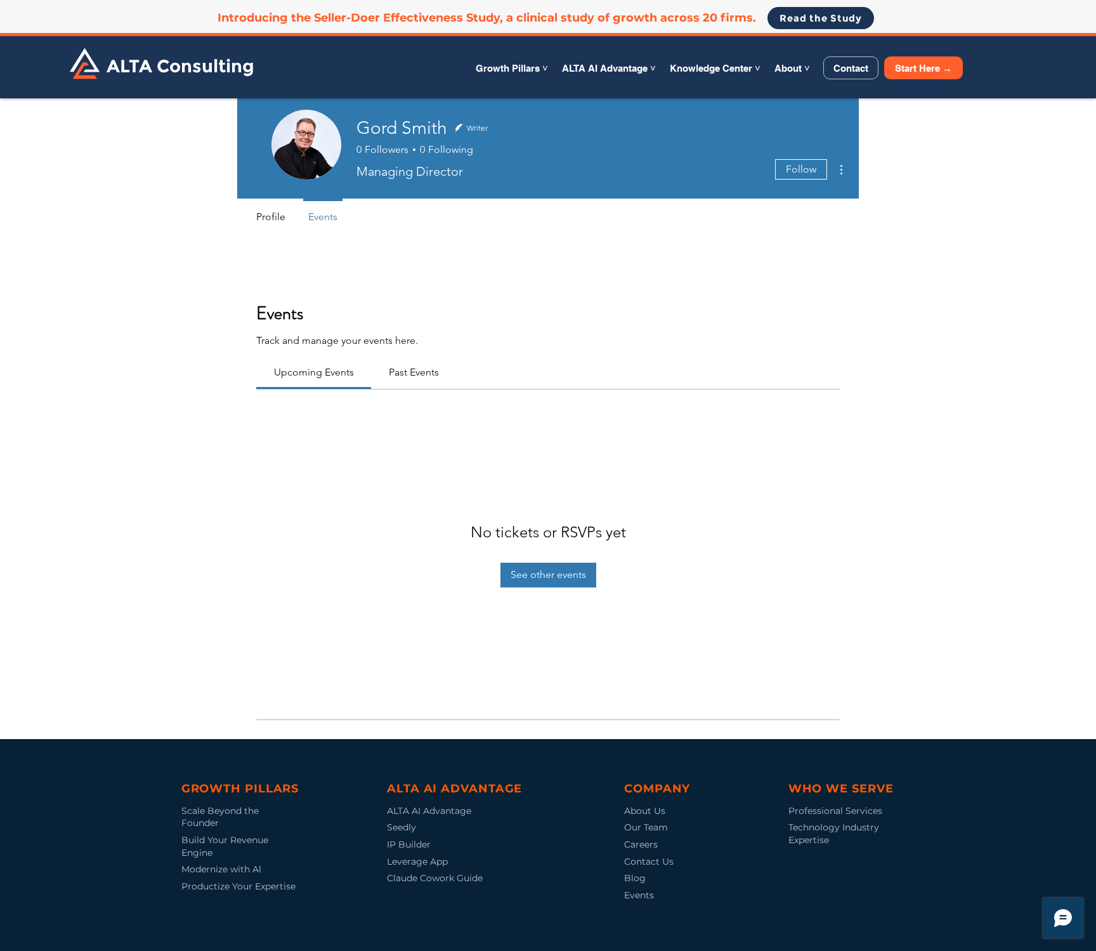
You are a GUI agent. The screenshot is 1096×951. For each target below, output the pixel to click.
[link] (314, 372)
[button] (512, 68)
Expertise (808, 840)
